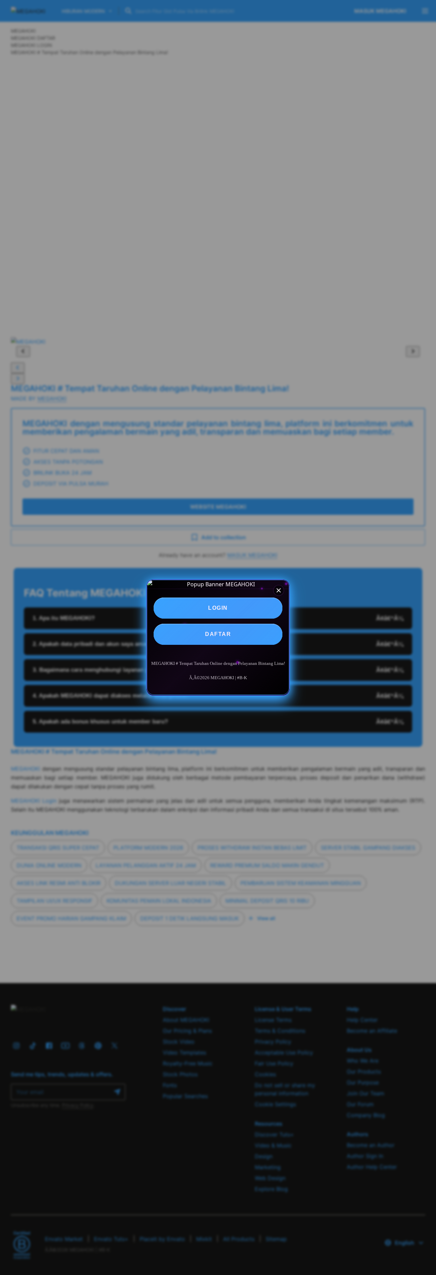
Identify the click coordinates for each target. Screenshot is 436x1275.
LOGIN (218, 608)
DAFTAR (218, 634)
